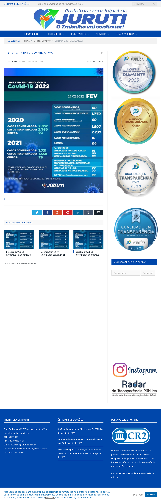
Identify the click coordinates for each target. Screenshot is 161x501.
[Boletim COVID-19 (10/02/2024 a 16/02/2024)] (54, 239)
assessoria (144, 454)
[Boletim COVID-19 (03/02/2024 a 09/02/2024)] (88, 239)
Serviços (101, 33)
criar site (130, 450)
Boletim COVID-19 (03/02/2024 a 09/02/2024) (88, 253)
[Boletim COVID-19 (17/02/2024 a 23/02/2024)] (19, 239)
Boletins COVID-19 (95, 61)
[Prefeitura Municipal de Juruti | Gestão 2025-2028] (80, 18)
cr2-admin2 (13, 61)
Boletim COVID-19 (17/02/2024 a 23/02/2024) (18, 253)
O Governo (54, 33)
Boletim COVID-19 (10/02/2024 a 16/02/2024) (53, 253)
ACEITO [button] (151, 494)
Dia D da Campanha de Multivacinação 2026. (79, 429)
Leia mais (50, 497)
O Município (31, 33)
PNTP (124, 473)
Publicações (78, 33)
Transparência (125, 33)
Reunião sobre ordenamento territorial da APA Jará (63, 4)
